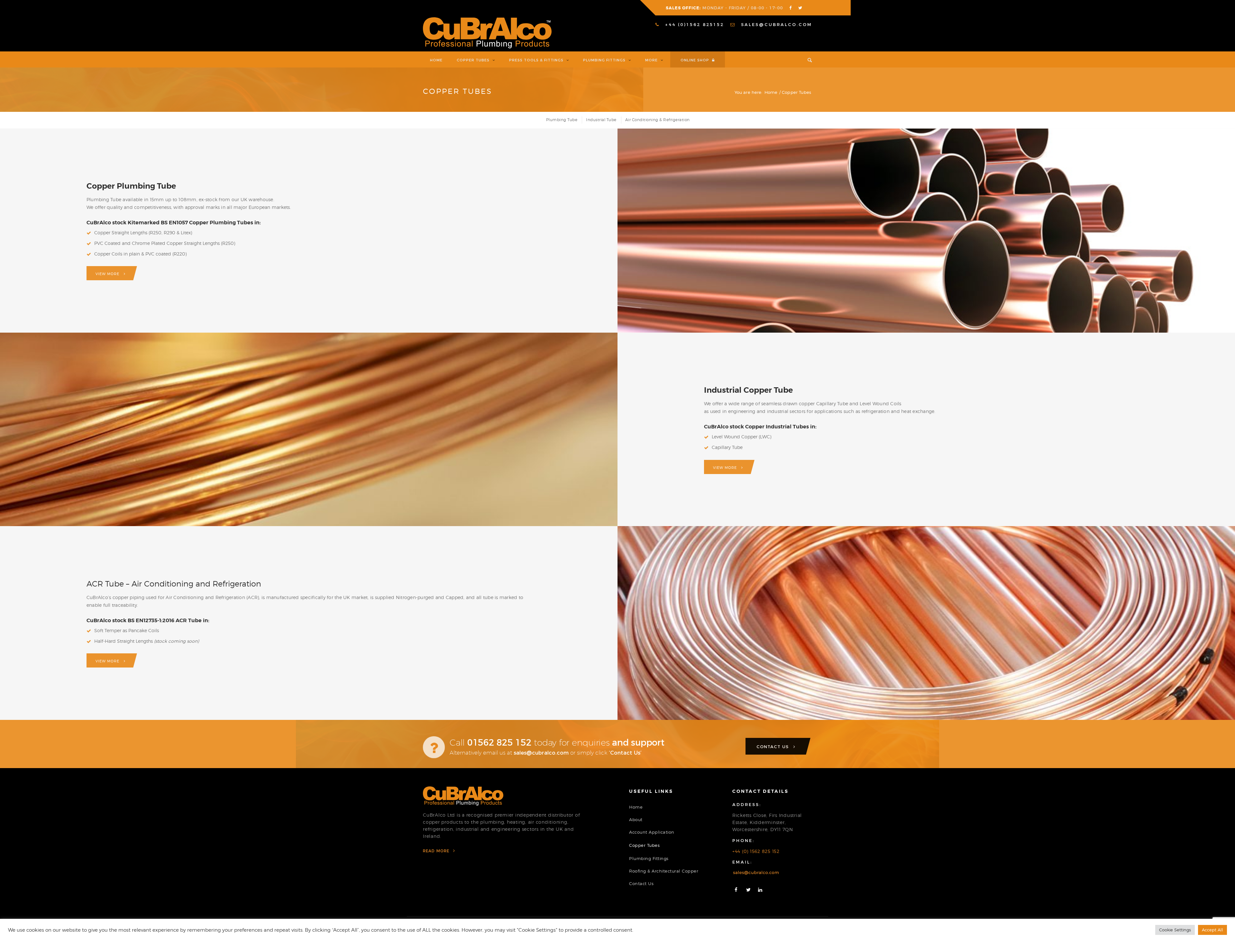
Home (636, 807)
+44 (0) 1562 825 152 (756, 851)
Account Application (651, 832)
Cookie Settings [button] (1175, 929)
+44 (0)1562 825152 (693, 24)
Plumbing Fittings (649, 858)
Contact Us (641, 883)
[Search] (806, 59)
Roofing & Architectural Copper (663, 871)
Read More (437, 850)
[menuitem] (689, 24)
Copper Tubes (457, 91)
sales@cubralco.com (775, 24)
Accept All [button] (1212, 929)
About (636, 819)
